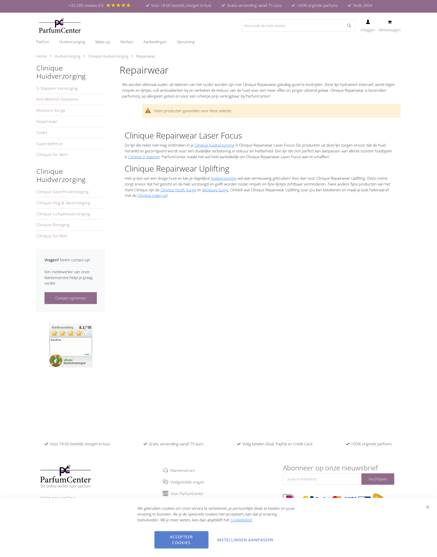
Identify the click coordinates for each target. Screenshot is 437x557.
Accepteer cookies (181, 539)
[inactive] (70, 345)
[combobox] (299, 25)
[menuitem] (45, 42)
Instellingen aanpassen (245, 539)
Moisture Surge (215, 189)
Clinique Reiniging (53, 224)
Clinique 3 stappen (144, 156)
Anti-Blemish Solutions (57, 99)
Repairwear (47, 121)
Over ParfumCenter (187, 493)
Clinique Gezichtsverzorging (62, 191)
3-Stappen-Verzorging (57, 88)
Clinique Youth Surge (178, 189)
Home (41, 56)
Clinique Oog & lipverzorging (63, 202)
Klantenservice (182, 470)
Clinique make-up (152, 195)
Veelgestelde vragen (187, 481)
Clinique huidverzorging (214, 145)
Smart (42, 132)
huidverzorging (223, 178)
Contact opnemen (70, 297)
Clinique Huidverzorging (108, 56)
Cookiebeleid (241, 519)
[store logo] (60, 25)
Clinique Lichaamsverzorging (63, 213)
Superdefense (49, 143)
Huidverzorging (67, 56)
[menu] (218, 42)
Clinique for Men (52, 154)
